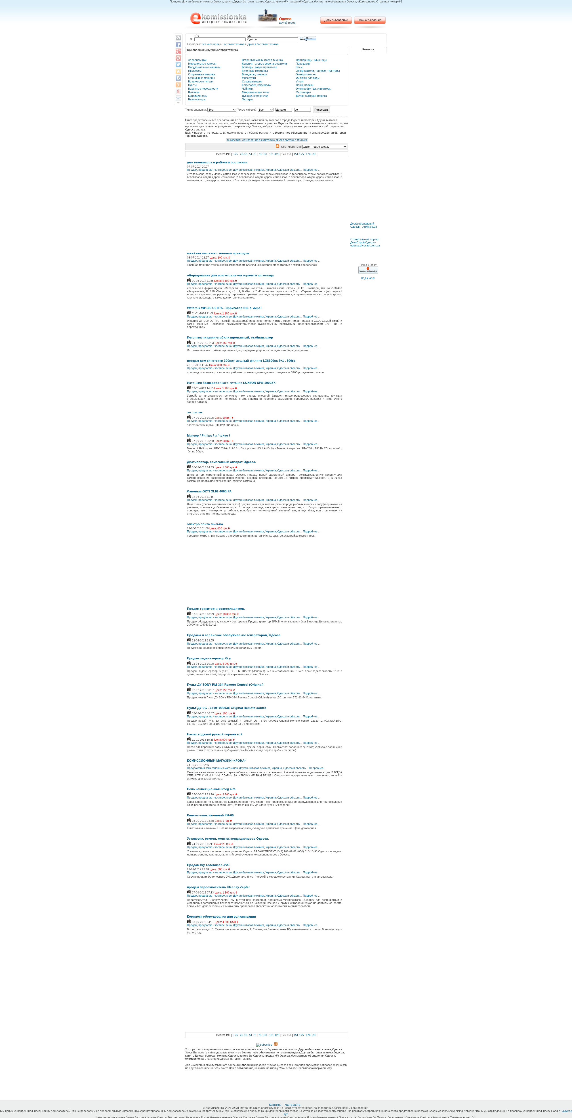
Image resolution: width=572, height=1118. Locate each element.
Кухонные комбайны (255, 70)
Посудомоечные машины (204, 67)
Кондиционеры (197, 95)
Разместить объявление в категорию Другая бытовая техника (267, 140)
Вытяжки (193, 92)
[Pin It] (178, 58)
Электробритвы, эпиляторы (313, 88)
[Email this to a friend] (178, 98)
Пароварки (303, 63)
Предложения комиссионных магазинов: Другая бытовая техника (228, 768)
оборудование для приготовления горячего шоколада (230, 275)
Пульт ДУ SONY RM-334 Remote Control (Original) (225, 684)
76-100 (262, 154)
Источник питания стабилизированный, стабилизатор (230, 337)
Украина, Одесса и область (282, 169)
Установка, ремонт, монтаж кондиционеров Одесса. (228, 838)
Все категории (211, 44)
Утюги (299, 81)
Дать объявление (336, 20)
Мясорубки (249, 78)
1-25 (235, 154)
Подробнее (310, 169)
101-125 (274, 154)
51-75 (252, 154)
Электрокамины (306, 74)
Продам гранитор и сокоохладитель (216, 608)
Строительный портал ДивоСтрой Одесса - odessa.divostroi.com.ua (365, 242)
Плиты (192, 85)
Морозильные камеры (202, 63)
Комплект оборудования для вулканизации (221, 916)
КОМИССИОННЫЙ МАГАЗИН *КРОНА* (216, 760)
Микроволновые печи (255, 92)
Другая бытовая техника (262, 44)
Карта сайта (293, 1104)
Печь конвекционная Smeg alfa (211, 789)
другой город (287, 22)
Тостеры (247, 99)
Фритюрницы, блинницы (311, 60)
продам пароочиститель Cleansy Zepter (218, 887)
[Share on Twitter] (178, 64)
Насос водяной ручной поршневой (214, 734)
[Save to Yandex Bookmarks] (178, 91)
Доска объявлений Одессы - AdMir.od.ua (363, 225)
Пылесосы (195, 70)
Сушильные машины (201, 78)
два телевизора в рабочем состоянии (217, 162)
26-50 (243, 154)
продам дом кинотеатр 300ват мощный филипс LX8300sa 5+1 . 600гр (241, 360)
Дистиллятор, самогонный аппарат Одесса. (221, 462)
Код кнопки (368, 278)
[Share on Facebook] (178, 44)
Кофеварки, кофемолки (256, 85)
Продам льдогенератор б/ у (209, 658)
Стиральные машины (202, 74)
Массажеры (303, 92)
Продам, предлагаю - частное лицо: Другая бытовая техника (225, 169)
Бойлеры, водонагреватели (259, 67)
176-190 (311, 154)
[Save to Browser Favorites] (178, 71)
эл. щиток (194, 412)
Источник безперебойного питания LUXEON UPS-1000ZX (231, 383)
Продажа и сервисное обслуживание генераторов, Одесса (233, 635)
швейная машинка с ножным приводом (218, 253)
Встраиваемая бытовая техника (262, 60)
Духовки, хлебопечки (255, 95)
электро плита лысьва (205, 524)
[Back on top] (178, 37)
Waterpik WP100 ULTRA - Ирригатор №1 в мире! (224, 308)
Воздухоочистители (200, 81)
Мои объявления (370, 20)
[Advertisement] (223, 218)
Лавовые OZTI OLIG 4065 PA (209, 491)
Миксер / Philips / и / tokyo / (208, 435)
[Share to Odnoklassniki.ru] (178, 84)
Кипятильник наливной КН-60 (210, 815)
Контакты (275, 1104)
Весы (299, 67)
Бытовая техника (233, 44)
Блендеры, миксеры (254, 74)
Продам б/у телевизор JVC (208, 865)
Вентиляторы (197, 99)
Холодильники (197, 60)
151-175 (299, 154)
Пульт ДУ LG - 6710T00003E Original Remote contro (226, 708)
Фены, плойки (304, 85)
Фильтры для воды (308, 78)
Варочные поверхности (203, 88)
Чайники (247, 88)
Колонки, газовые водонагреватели (264, 63)
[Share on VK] (178, 78)
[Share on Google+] (178, 51)
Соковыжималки (252, 81)
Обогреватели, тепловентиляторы (318, 70)
